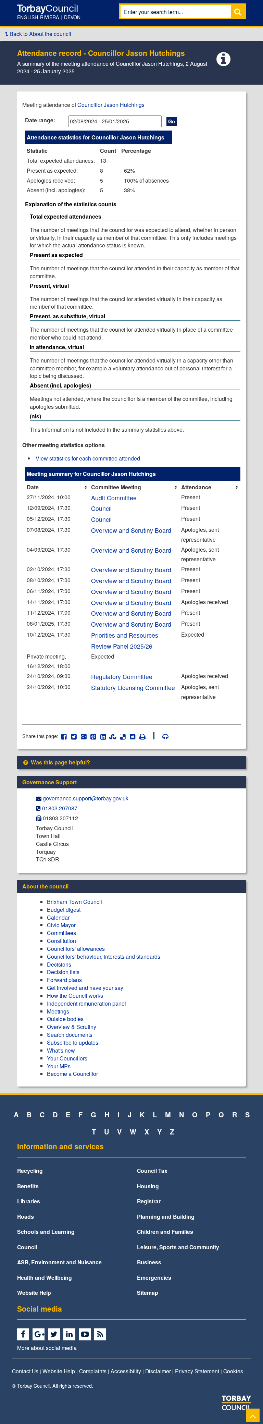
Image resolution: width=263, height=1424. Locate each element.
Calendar (58, 917)
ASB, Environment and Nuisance (59, 1262)
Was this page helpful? (59, 762)
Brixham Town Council (74, 902)
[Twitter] (55, 1334)
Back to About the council (39, 34)
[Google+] (40, 1334)
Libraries (28, 1201)
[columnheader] (57, 487)
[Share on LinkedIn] (103, 735)
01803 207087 (59, 808)
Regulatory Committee (121, 676)
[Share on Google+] (83, 735)
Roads (25, 1216)
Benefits (28, 1186)
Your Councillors (67, 1058)
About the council (45, 886)
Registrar (149, 1201)
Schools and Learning (46, 1232)
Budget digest (63, 909)
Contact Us (25, 1371)
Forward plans (64, 980)
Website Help (34, 1293)
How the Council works (75, 995)
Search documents (69, 1035)
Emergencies (154, 1277)
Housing (148, 1186)
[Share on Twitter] (74, 735)
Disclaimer (158, 1371)
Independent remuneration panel (86, 1003)
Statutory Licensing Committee (133, 687)
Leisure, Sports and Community (178, 1247)
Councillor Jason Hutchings (111, 105)
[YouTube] (86, 1334)
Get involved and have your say (85, 988)
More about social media (47, 1347)
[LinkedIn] (70, 1334)
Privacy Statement (197, 1371)
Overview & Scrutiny (71, 1027)
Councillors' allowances (76, 949)
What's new (61, 1050)
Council (101, 508)
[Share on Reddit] (132, 735)
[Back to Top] (252, 1415)
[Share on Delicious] (122, 735)
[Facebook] (24, 1334)
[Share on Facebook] (64, 735)
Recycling (30, 1171)
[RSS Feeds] (101, 1334)
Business (149, 1262)
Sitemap (147, 1293)
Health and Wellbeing (44, 1277)
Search (238, 11)
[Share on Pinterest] (93, 735)
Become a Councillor (72, 1074)
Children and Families (165, 1232)
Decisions (59, 964)
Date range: (40, 120)
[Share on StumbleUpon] (113, 735)
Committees (61, 933)
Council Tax (152, 1171)
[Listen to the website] (162, 735)
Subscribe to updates (72, 1042)
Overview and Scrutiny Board (131, 530)
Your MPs (59, 1066)
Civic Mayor (61, 925)
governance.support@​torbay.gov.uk (85, 798)
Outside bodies (65, 1019)
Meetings (58, 1011)
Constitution (61, 941)
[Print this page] (146, 735)
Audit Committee (114, 497)
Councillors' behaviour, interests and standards (103, 956)
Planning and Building (166, 1216)
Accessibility (126, 1371)
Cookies (233, 1371)
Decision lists (63, 972)
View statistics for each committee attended (88, 458)
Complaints (93, 1371)
